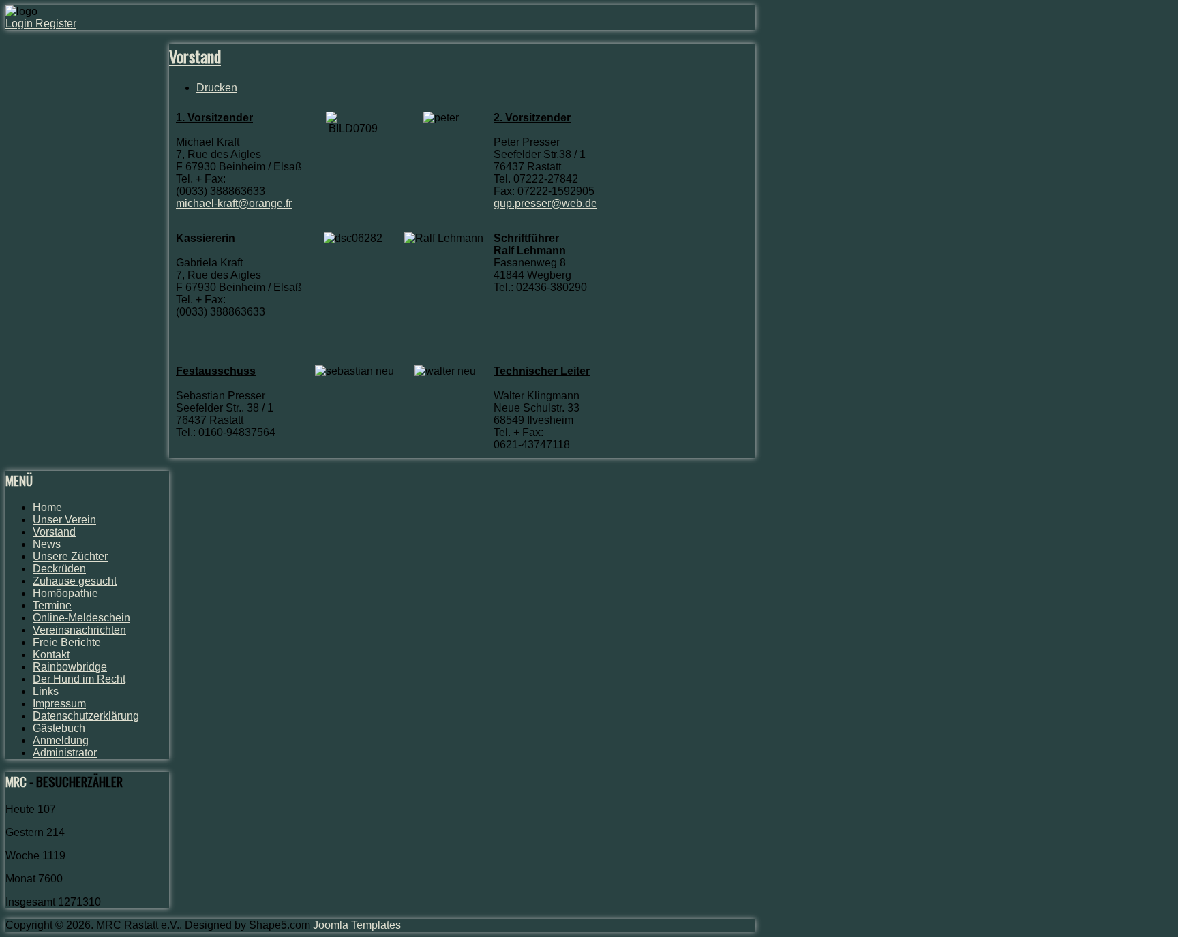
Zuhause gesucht (75, 581)
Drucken (216, 87)
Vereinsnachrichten (79, 630)
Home (47, 507)
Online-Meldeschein (81, 618)
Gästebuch (59, 728)
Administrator (65, 752)
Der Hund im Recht (79, 679)
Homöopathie (65, 593)
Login (20, 23)
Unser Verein (64, 519)
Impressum (59, 703)
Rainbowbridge (70, 667)
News (47, 544)
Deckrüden (59, 568)
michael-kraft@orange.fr (234, 203)
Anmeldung (61, 740)
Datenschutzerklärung (86, 716)
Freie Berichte (67, 642)
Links (46, 691)
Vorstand (195, 56)
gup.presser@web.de (545, 203)
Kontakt (51, 654)
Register (55, 23)
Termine (52, 605)
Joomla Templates (357, 925)
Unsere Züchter (70, 556)
